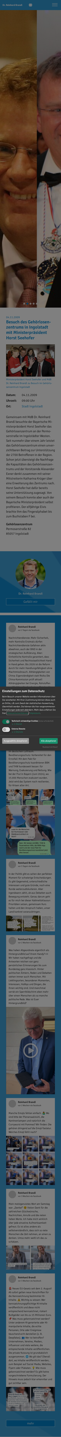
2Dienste (17, 732)
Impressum (35, 713)
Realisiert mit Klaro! (50, 747)
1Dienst (17, 724)
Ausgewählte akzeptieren (15, 741)
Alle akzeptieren (48, 741)
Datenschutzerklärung (17, 713)
